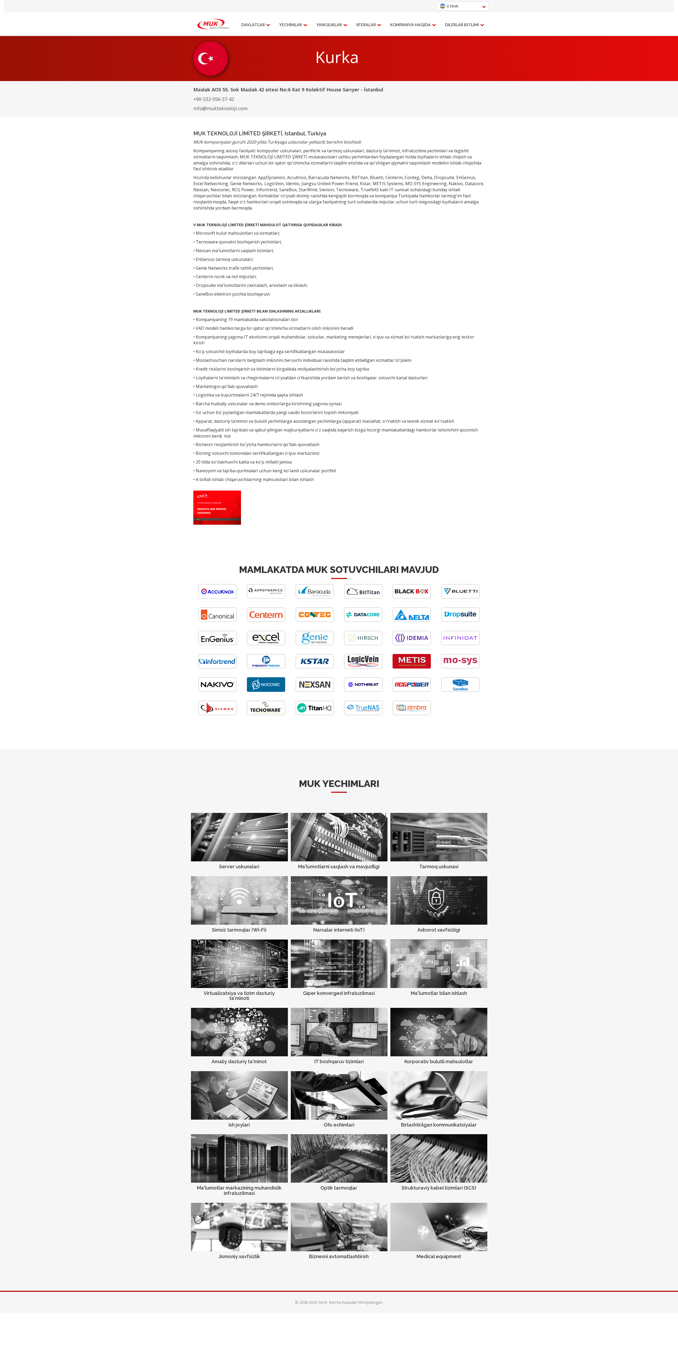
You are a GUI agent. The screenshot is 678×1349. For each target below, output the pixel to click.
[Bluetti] (460, 597)
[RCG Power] (411, 690)
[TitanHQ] (315, 713)
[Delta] (411, 620)
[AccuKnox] (217, 597)
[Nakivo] (217, 690)
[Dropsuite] (460, 620)
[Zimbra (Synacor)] (411, 713)
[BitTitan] (363, 597)
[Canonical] (217, 620)
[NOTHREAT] (363, 690)
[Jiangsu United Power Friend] (266, 667)
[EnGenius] (217, 643)
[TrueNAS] (363, 713)
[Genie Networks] (315, 643)
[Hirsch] (363, 643)
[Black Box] (411, 597)
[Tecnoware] (266, 713)
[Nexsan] (315, 690)
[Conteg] (315, 620)
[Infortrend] (217, 667)
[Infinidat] (460, 643)
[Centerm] (266, 620)
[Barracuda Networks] (315, 597)
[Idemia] (411, 643)
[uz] (213, 24)
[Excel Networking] (266, 643)
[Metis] (411, 667)
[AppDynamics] (266, 597)
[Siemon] (217, 713)
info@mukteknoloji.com (220, 108)
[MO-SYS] (460, 667)
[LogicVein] (363, 667)
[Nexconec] (266, 690)
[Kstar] (315, 667)
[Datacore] (363, 620)
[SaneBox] (460, 690)
